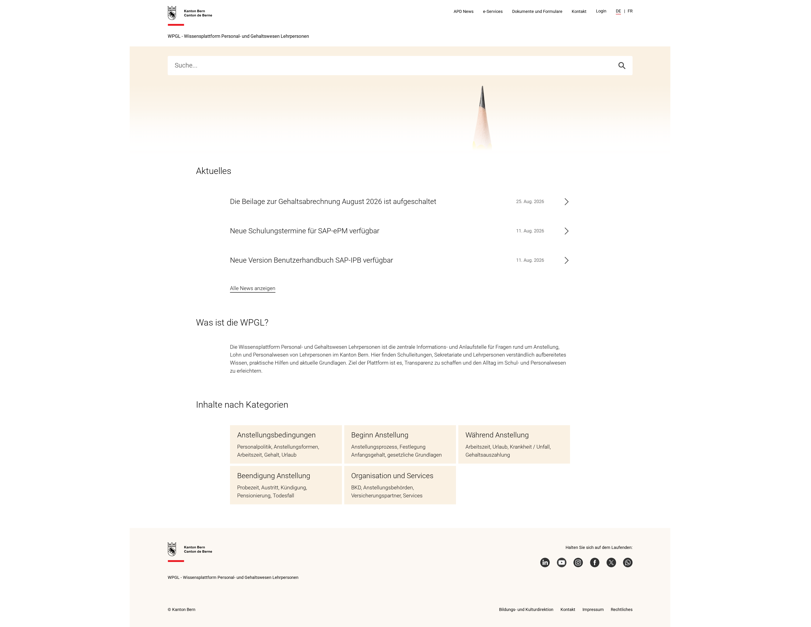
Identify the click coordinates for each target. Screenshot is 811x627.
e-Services (493, 11)
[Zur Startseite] (190, 16)
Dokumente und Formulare (537, 11)
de (618, 11)
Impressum (593, 609)
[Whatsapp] (628, 562)
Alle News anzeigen (252, 288)
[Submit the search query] (622, 65)
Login (601, 11)
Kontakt (579, 11)
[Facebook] (595, 562)
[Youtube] (561, 562)
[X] (611, 562)
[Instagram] (578, 562)
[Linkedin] (545, 562)
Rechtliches (622, 609)
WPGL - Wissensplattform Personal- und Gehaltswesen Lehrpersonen (238, 36)
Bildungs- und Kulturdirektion (526, 609)
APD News (464, 11)
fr (630, 11)
